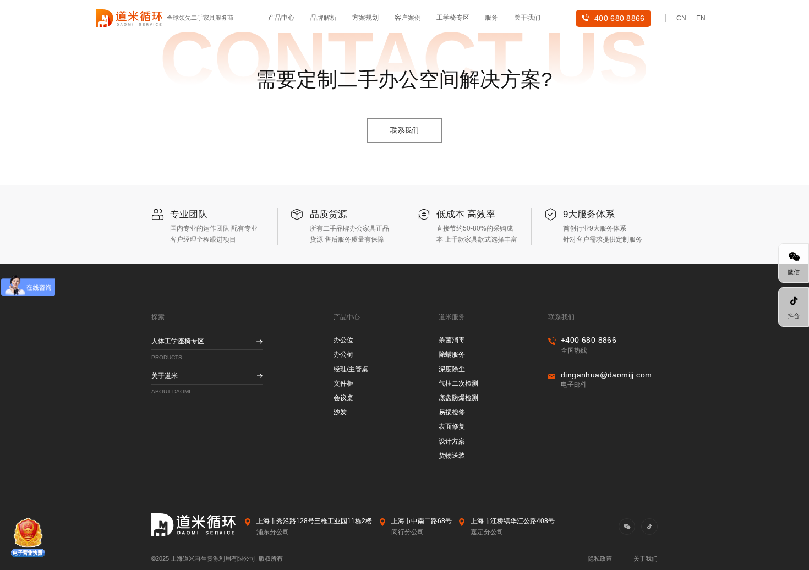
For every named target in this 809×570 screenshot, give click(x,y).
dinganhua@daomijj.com (606, 374)
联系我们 (404, 130)
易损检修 (452, 412)
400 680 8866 (619, 18)
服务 (491, 17)
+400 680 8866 (588, 340)
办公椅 (343, 354)
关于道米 (164, 376)
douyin (649, 526)
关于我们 (527, 17)
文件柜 (343, 383)
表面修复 (452, 426)
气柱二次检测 (458, 383)
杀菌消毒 (452, 340)
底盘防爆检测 (458, 398)
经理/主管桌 (351, 369)
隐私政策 (600, 558)
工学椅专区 (452, 17)
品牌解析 (323, 17)
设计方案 (452, 441)
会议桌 (343, 398)
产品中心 (281, 17)
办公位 (343, 340)
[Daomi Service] (129, 18)
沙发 (340, 412)
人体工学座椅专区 (177, 341)
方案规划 (365, 17)
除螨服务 (452, 354)
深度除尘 (452, 369)
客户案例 (408, 17)
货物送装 (452, 455)
